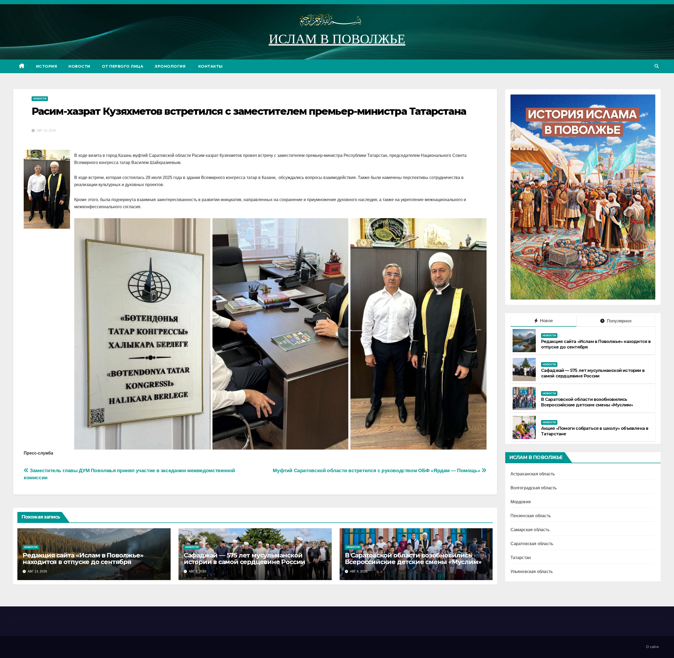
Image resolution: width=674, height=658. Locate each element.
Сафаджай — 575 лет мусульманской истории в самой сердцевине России (244, 558)
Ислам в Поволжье (337, 39)
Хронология (170, 66)
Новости (79, 66)
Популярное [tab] (619, 321)
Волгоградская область (534, 488)
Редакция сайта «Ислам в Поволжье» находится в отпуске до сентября (83, 558)
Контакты (210, 66)
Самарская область (530, 529)
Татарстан (521, 557)
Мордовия (521, 502)
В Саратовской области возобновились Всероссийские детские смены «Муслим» (413, 558)
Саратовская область (532, 543)
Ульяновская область (532, 571)
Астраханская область (533, 474)
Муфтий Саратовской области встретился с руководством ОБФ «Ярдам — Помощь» (377, 470)
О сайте (652, 647)
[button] (657, 66)
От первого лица (122, 66)
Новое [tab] (546, 320)
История (46, 66)
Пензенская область (531, 516)
